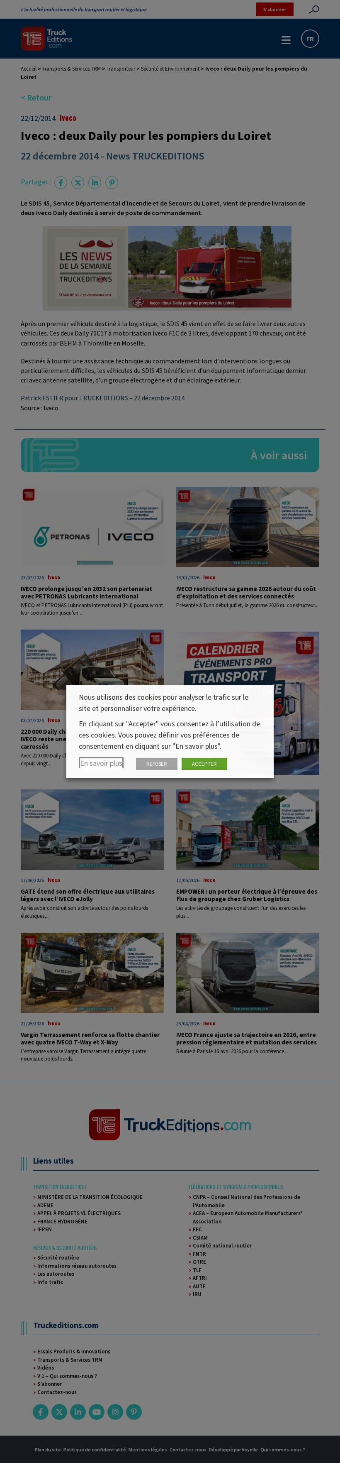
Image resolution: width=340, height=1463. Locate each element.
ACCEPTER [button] (204, 763)
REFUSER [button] (156, 763)
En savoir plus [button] (101, 763)
